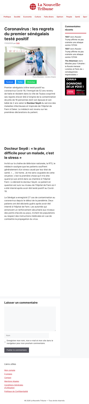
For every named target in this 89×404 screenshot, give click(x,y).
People (69, 17)
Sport (85, 17)
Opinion (60, 17)
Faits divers (49, 17)
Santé (77, 17)
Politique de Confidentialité (16, 391)
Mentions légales (11, 381)
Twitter (20, 82)
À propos (8, 374)
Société (17, 17)
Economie (27, 17)
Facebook (9, 82)
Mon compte (9, 370)
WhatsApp (31, 82)
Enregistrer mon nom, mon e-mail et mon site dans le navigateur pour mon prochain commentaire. (30, 341)
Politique (7, 17)
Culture (38, 17)
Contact (7, 378)
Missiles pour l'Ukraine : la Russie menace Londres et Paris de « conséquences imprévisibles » (75, 69)
